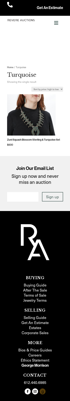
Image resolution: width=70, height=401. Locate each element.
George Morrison (35, 365)
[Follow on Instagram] (35, 391)
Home (10, 67)
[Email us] (43, 391)
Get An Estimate (50, 7)
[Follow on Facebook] (28, 391)
